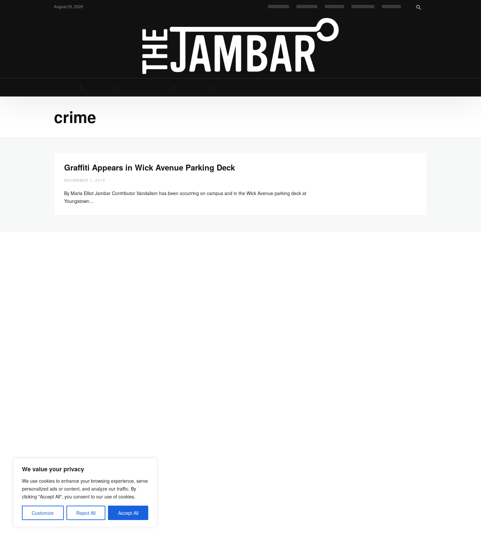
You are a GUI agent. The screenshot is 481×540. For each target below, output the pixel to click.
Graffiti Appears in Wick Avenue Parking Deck (149, 167)
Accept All (128, 513)
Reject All (86, 513)
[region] (85, 492)
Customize (43, 513)
